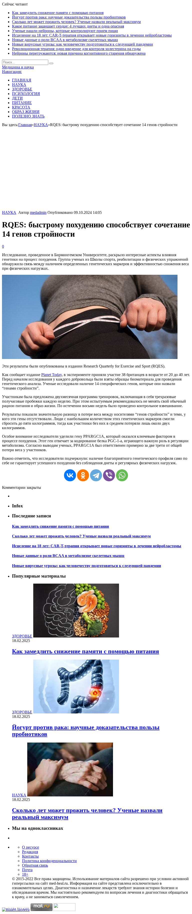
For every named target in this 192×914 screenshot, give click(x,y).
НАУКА (19, 84)
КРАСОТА (21, 107)
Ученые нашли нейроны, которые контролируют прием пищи (65, 31)
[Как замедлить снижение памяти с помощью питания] (76, 636)
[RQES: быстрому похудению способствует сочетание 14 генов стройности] (90, 357)
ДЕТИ (17, 98)
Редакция (30, 852)
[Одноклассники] (83, 475)
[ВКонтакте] (70, 475)
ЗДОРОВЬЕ (22, 89)
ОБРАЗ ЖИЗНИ (26, 112)
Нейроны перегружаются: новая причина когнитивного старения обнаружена (79, 53)
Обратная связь (35, 865)
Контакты (30, 856)
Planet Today (51, 375)
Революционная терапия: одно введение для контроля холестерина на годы (76, 49)
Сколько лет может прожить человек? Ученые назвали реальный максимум (76, 22)
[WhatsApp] (122, 475)
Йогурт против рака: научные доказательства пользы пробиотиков (69, 17)
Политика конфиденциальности (49, 861)
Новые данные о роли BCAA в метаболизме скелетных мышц (65, 40)
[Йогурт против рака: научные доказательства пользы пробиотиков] (76, 712)
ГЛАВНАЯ (21, 80)
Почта (27, 870)
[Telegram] (96, 475)
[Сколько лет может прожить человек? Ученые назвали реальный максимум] (70, 795)
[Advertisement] (96, 173)
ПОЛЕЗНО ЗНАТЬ (28, 116)
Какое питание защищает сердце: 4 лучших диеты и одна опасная (68, 26)
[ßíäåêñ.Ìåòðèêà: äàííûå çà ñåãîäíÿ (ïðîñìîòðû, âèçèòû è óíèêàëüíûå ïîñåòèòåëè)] (16, 909)
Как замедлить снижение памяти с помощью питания (58, 13)
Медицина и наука (18, 67)
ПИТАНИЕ (22, 103)
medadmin (38, 212)
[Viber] (109, 475)
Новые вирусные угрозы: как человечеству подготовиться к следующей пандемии (82, 44)
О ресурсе (30, 847)
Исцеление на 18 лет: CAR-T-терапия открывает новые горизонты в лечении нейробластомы (92, 35)
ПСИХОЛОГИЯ (26, 94)
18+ (25, 874)
